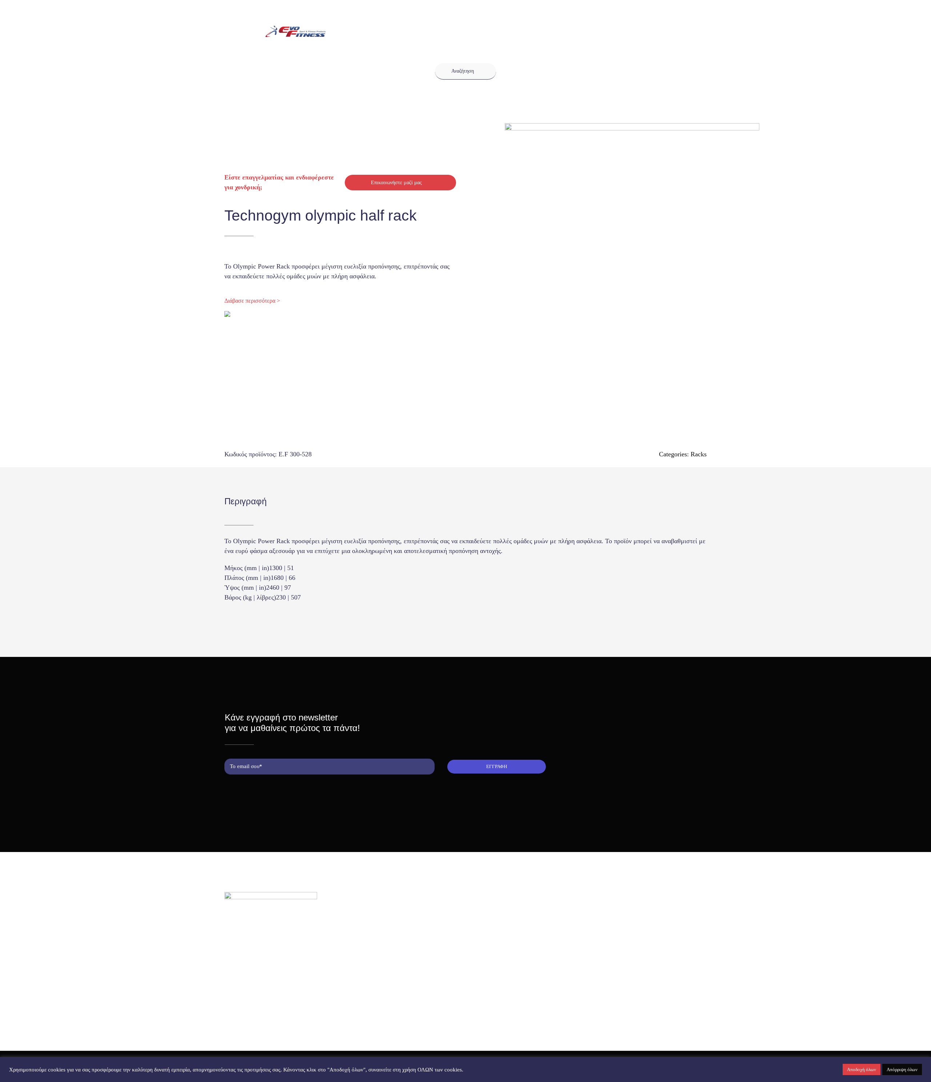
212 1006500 (250, 952)
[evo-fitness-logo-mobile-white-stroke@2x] (295, 29)
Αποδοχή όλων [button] (861, 1069)
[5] (605, 250)
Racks (699, 454)
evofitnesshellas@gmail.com (266, 964)
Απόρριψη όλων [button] (902, 1069)
